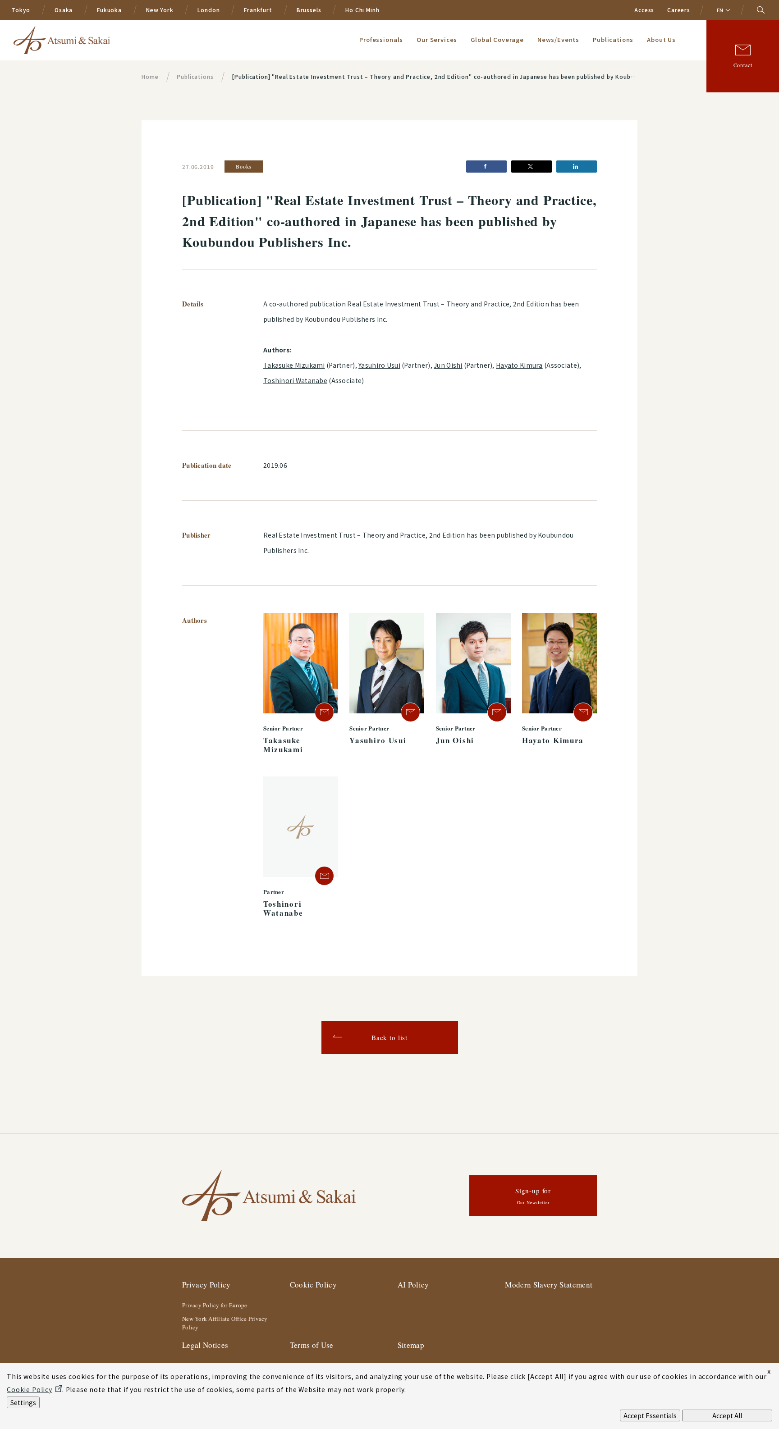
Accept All (727, 1415)
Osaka (64, 10)
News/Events (558, 39)
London (208, 10)
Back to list (389, 1037)
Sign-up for (533, 1195)
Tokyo (20, 10)
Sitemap (411, 1345)
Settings (23, 1402)
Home (150, 76)
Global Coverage (497, 39)
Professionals (381, 39)
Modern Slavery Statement (548, 1284)
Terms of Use (312, 1345)
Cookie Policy (313, 1284)
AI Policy (413, 1284)
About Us (661, 39)
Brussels (309, 10)
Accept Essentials (650, 1415)
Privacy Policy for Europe (214, 1305)
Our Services (437, 39)
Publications (613, 39)
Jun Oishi (448, 365)
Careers (678, 10)
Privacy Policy (206, 1284)
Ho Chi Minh (362, 10)
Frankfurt (258, 10)
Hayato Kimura (519, 365)
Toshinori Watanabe (295, 380)
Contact (742, 64)
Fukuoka (109, 10)
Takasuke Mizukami (294, 365)
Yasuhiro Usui (379, 365)
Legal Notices (205, 1345)
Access (644, 10)
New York (160, 10)
